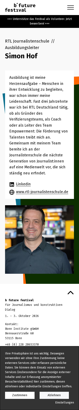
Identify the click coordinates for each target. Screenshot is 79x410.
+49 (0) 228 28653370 (22, 344)
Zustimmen (19, 395)
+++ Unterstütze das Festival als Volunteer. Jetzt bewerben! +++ (39, 21)
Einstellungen (64, 402)
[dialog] (39, 378)
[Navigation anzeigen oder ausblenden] (70, 7)
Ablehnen (54, 395)
